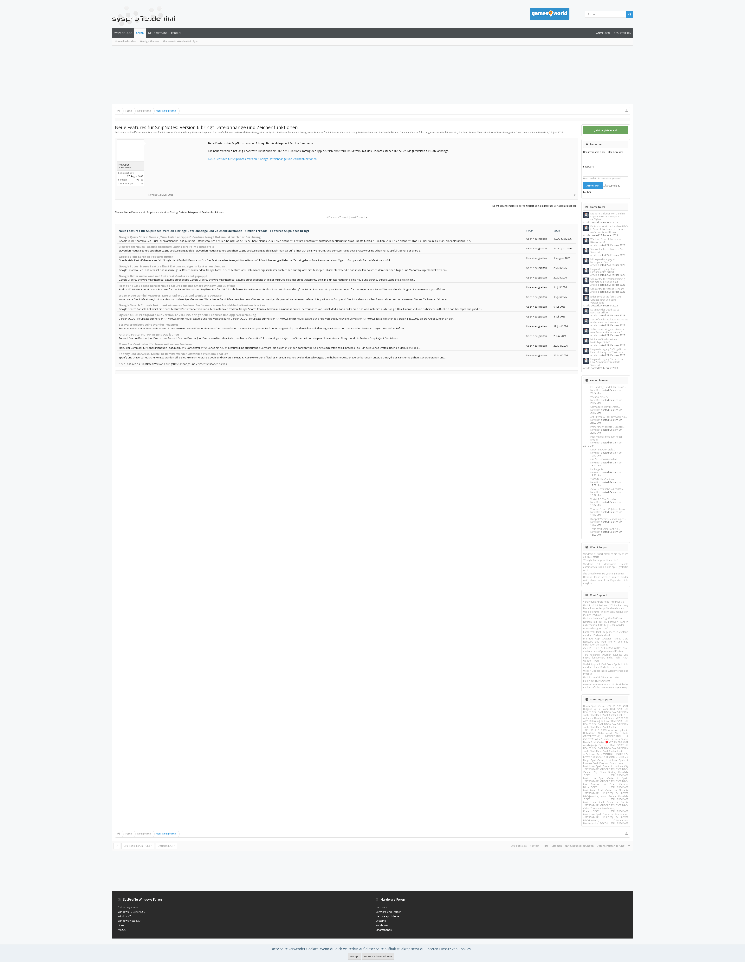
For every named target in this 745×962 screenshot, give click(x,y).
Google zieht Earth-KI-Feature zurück (146, 256)
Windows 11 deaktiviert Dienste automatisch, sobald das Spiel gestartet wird (605, 567)
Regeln (176, 33)
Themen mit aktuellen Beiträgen (180, 41)
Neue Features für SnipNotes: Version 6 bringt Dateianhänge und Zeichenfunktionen (262, 159)
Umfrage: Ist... (598, 469)
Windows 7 (124, 916)
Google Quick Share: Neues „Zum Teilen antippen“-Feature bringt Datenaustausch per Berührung (190, 237)
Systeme (381, 920)
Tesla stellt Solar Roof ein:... (605, 529)
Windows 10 (125, 911)
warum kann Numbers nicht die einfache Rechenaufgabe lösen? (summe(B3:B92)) (605, 686)
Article (586, 222)
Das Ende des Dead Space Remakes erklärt (604, 311)
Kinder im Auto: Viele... (602, 449)
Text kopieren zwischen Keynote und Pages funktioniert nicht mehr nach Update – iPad (605, 657)
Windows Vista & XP (129, 920)
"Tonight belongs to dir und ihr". (601, 560)
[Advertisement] (372, 75)
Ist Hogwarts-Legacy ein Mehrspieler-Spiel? (603, 261)
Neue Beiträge (157, 33)
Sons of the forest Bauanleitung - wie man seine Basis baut (608, 280)
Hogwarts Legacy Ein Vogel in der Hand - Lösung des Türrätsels (608, 351)
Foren (140, 33)
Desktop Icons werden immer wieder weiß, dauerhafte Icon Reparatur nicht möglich (605, 580)
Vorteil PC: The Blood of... (604, 499)
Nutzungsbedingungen (579, 845)
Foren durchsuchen (125, 41)
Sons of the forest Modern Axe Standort (607, 250)
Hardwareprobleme (387, 916)
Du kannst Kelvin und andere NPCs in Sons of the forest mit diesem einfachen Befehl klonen (609, 229)
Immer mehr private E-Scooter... (607, 427)
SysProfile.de (123, 33)
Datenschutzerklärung (611, 845)
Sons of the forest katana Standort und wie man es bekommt (609, 321)
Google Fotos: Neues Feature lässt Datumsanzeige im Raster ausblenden (172, 266)
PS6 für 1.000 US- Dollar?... (604, 459)
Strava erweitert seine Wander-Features (148, 324)
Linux (121, 925)
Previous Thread (338, 217)
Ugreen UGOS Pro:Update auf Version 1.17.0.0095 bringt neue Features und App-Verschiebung (187, 315)
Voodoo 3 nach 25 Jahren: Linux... (608, 509)
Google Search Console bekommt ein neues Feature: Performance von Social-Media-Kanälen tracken (192, 305)
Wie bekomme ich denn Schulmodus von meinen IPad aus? (605, 613)
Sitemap (557, 845)
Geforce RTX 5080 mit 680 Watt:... (608, 489)
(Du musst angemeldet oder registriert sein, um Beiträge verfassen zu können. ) (535, 205)
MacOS (122, 930)
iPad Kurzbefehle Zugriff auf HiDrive (603, 618)
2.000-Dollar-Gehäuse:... (603, 479)
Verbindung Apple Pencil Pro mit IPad (603, 601)
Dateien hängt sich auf (595, 628)
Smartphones (384, 930)
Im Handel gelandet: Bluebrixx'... (608, 387)
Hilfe (545, 845)
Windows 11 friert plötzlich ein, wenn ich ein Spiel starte (605, 555)
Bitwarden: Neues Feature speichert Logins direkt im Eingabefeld (166, 247)
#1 (575, 194)
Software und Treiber (388, 911)
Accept (354, 956)
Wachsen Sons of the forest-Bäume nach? (605, 241)
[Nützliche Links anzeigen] (626, 111)
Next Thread (358, 217)
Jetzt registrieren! (606, 130)
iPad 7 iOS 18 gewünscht (596, 681)
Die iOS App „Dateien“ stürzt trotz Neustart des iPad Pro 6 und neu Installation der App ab (605, 641)
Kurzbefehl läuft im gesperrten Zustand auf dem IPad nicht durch (605, 633)
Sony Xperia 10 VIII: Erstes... (605, 407)
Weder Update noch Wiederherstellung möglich (605, 672)
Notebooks (382, 925)
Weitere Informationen (378, 956)
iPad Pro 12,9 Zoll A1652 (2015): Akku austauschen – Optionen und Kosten (605, 649)
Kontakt (534, 845)
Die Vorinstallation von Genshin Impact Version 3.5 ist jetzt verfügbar (607, 216)
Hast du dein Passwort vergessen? (602, 178)
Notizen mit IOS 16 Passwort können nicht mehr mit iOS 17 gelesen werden (605, 623)
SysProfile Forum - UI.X (137, 845)
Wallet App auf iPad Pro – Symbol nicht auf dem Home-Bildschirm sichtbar (605, 666)
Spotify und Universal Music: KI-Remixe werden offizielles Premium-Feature (173, 354)
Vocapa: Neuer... (599, 397)
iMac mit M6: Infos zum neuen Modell (606, 438)
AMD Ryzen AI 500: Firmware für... (608, 417)
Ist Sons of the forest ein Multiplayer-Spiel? (603, 341)
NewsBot (595, 390)
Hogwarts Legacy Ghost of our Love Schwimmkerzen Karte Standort (607, 362)
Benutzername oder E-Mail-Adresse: (603, 152)
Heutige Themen (149, 41)
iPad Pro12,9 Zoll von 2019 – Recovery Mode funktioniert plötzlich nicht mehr (605, 607)
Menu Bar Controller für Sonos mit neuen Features (155, 344)
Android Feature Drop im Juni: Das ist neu (149, 334)
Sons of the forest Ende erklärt (607, 289)
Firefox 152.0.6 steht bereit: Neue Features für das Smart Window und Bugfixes (177, 286)
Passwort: (588, 166)
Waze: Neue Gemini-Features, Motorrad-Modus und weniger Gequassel (170, 295)
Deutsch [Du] (165, 845)
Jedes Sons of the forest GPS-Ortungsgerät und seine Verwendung (606, 299)
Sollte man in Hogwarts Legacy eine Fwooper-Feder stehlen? (607, 331)
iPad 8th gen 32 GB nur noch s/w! (601, 677)
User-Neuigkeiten (506, 132)
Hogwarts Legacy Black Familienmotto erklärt (603, 270)
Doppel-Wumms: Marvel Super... (608, 519)
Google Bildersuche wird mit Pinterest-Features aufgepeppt (163, 276)
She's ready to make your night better (603, 573)
